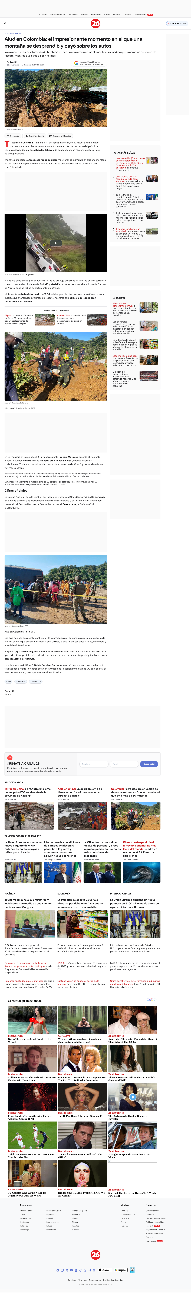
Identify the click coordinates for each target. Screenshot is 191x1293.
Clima (22, 1214)
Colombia (28, 142)
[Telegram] (89, 1270)
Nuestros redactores (154, 1233)
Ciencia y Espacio (79, 1211)
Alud (8, 681)
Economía (63, 893)
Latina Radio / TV (128, 1214)
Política (10, 893)
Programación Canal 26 (155, 1229)
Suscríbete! (149, 764)
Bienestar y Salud (53, 1211)
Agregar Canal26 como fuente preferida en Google (91, 63)
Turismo (75, 1229)
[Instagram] (62, 1270)
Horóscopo (24, 1222)
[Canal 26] (95, 1255)
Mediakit (152, 1226)
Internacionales (13, 33)
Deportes (50, 1214)
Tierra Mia (125, 1218)
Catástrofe (36, 681)
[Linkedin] (76, 1270)
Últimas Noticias (27, 1211)
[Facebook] (58, 1270)
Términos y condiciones (156, 1218)
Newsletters (154, 1241)
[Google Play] (121, 1270)
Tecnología (24, 1229)
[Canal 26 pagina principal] (95, 27)
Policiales (24, 1226)
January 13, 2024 (57, 484)
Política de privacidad (155, 1222)
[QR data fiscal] (132, 1272)
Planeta (75, 1222)
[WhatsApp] (85, 1270)
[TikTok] (80, 1270)
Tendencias (51, 1229)
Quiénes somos (152, 1211)
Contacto (150, 1214)
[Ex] (67, 1270)
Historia (75, 1218)
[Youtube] (71, 1270)
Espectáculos (25, 1218)
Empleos (149, 1237)
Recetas (75, 1226)
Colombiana (69, 504)
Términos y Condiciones (89, 1280)
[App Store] (105, 1270)
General (49, 1218)
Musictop (124, 1226)
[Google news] (94, 1270)
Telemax (124, 1222)
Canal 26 (14, 62)
